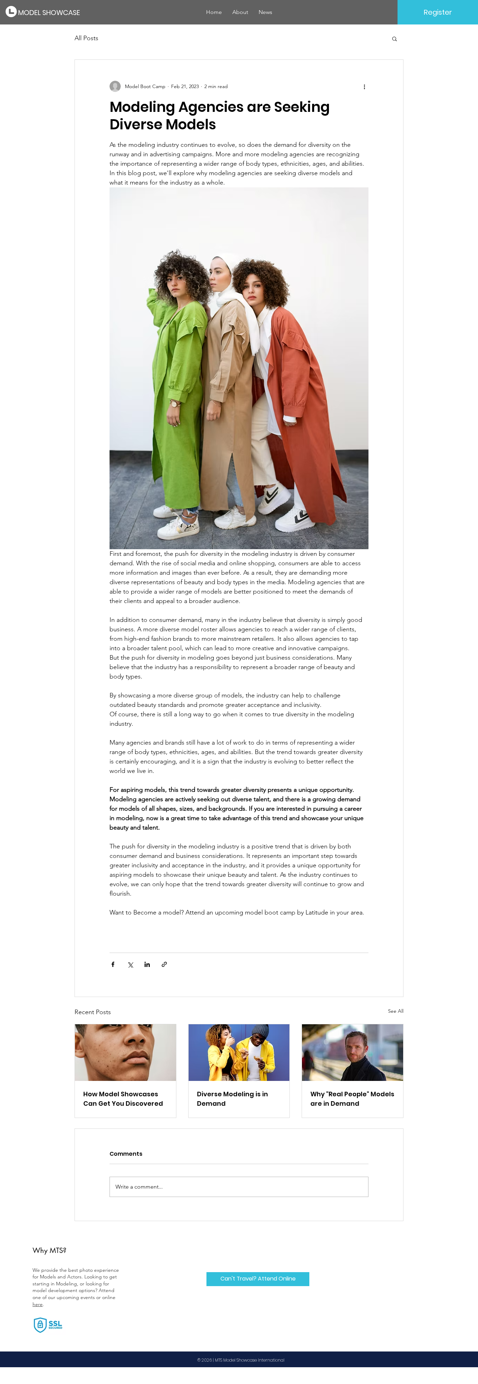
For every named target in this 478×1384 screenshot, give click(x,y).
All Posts (86, 38)
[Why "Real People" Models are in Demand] (352, 1052)
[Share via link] (164, 964)
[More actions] (364, 86)
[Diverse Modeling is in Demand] (239, 1052)
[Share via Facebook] (113, 964)
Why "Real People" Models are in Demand (352, 1099)
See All (395, 1011)
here (38, 1304)
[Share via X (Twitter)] (130, 964)
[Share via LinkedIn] (147, 964)
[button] (394, 38)
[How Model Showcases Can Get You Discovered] (125, 1052)
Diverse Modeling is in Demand (232, 1099)
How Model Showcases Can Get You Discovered (123, 1099)
